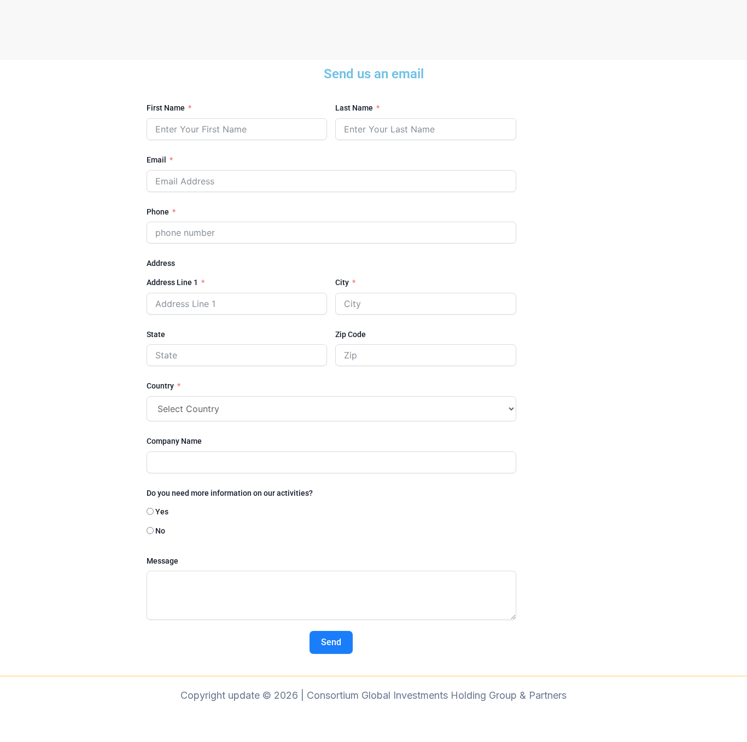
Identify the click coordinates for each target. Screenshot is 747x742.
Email (156, 159)
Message (162, 560)
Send (331, 642)
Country (160, 385)
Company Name (174, 441)
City (342, 282)
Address (161, 263)
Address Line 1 (172, 282)
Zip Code (350, 334)
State (156, 334)
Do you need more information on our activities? (230, 493)
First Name (166, 107)
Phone (159, 211)
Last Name (354, 107)
